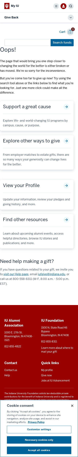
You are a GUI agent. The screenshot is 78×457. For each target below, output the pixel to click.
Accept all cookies (39, 450)
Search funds (62, 42)
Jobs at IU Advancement (55, 380)
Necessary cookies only (39, 439)
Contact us (10, 370)
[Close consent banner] (72, 406)
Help (7, 375)
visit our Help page (15, 274)
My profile (47, 370)
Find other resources (25, 219)
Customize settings (39, 429)
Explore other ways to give (31, 141)
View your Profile (21, 185)
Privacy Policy (36, 422)
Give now (46, 375)
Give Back (11, 17)
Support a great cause (27, 107)
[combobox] (27, 42)
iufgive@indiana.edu (51, 274)
